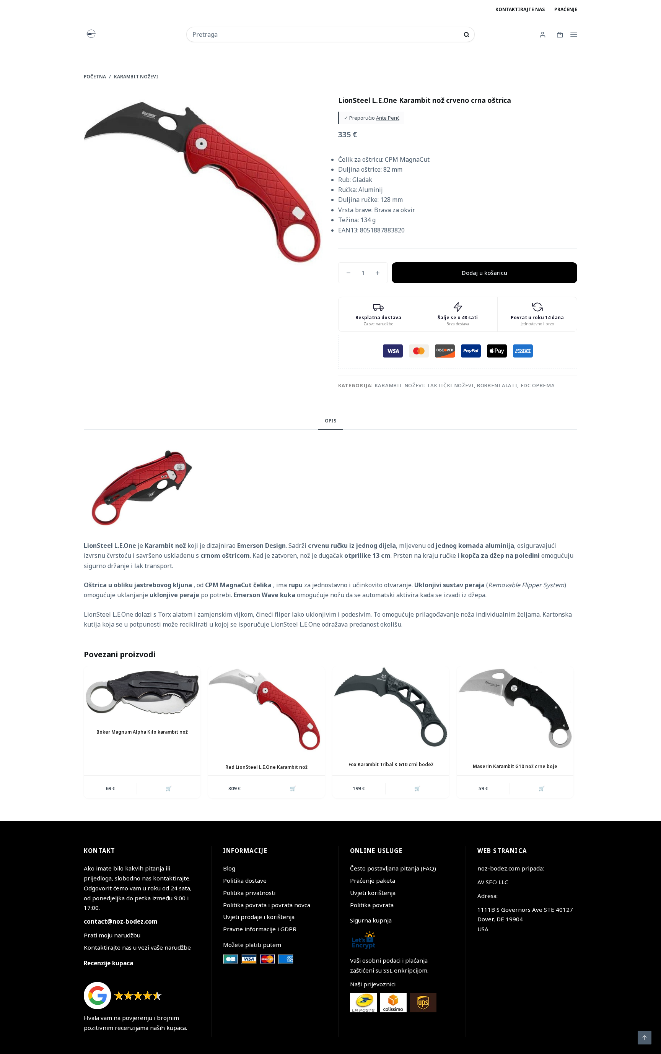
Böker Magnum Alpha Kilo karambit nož (142, 732)
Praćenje (565, 9)
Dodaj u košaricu (484, 272)
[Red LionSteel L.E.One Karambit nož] (266, 709)
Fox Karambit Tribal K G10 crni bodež (390, 764)
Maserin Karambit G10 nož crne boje (515, 766)
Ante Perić (387, 117)
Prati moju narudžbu (112, 935)
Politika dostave (245, 880)
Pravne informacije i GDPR (259, 929)
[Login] (542, 34)
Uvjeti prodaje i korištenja (259, 917)
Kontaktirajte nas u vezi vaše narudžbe (137, 947)
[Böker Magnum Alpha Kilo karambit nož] (142, 691)
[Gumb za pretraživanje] (466, 34)
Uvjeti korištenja (373, 892)
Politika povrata (372, 905)
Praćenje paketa (372, 880)
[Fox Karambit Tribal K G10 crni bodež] (390, 707)
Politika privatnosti (249, 892)
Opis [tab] (330, 420)
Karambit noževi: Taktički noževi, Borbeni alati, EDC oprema (464, 385)
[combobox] (325, 34)
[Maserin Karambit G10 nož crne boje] (515, 708)
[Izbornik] (573, 34)
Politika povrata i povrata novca (266, 905)
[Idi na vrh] (644, 1037)
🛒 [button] (169, 788)
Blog (229, 868)
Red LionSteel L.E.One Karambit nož (266, 767)
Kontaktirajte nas (520, 9)
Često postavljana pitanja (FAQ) (393, 868)
